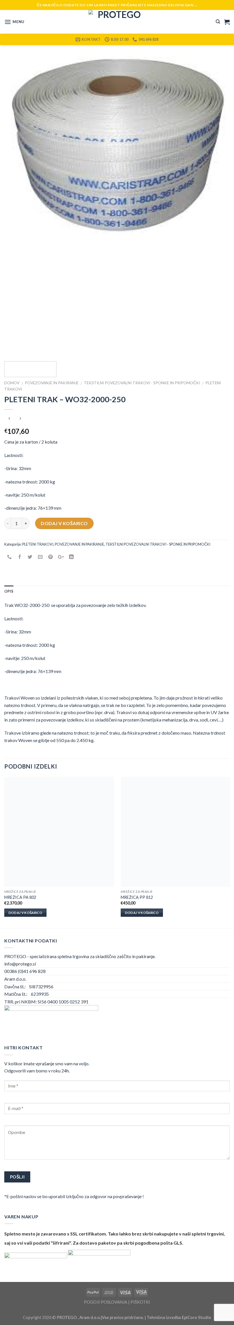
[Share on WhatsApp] (9, 557)
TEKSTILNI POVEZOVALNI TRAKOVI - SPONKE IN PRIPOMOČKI (142, 383)
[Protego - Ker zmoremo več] (117, 22)
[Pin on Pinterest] (50, 557)
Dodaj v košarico (64, 523)
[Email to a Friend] (40, 557)
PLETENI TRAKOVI (37, 544)
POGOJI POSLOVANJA (105, 1302)
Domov (11, 383)
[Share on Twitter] (30, 557)
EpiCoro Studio (196, 1317)
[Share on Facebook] (20, 557)
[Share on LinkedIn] (71, 557)
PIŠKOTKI (140, 1302)
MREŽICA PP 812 (137, 897)
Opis (8, 591)
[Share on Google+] (61, 557)
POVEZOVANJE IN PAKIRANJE (51, 383)
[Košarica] (227, 22)
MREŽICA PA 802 (20, 897)
